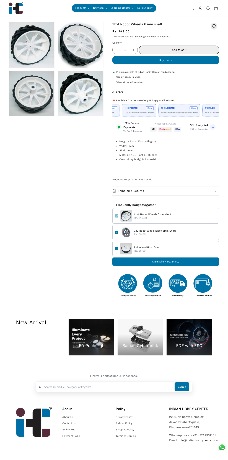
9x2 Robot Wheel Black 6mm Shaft (155, 230)
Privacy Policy (124, 417)
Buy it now (166, 60)
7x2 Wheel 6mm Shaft (147, 247)
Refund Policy (124, 423)
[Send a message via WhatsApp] (222, 447)
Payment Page (71, 436)
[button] (82, 8)
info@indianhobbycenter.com (199, 440)
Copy (138, 108)
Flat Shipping (137, 36)
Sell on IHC (69, 429)
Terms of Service (126, 436)
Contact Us (69, 423)
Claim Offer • (165, 261)
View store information (129, 82)
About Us (68, 417)
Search (182, 386)
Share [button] (119, 91)
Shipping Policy (125, 429)
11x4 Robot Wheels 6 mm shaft (152, 214)
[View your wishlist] (208, 8)
